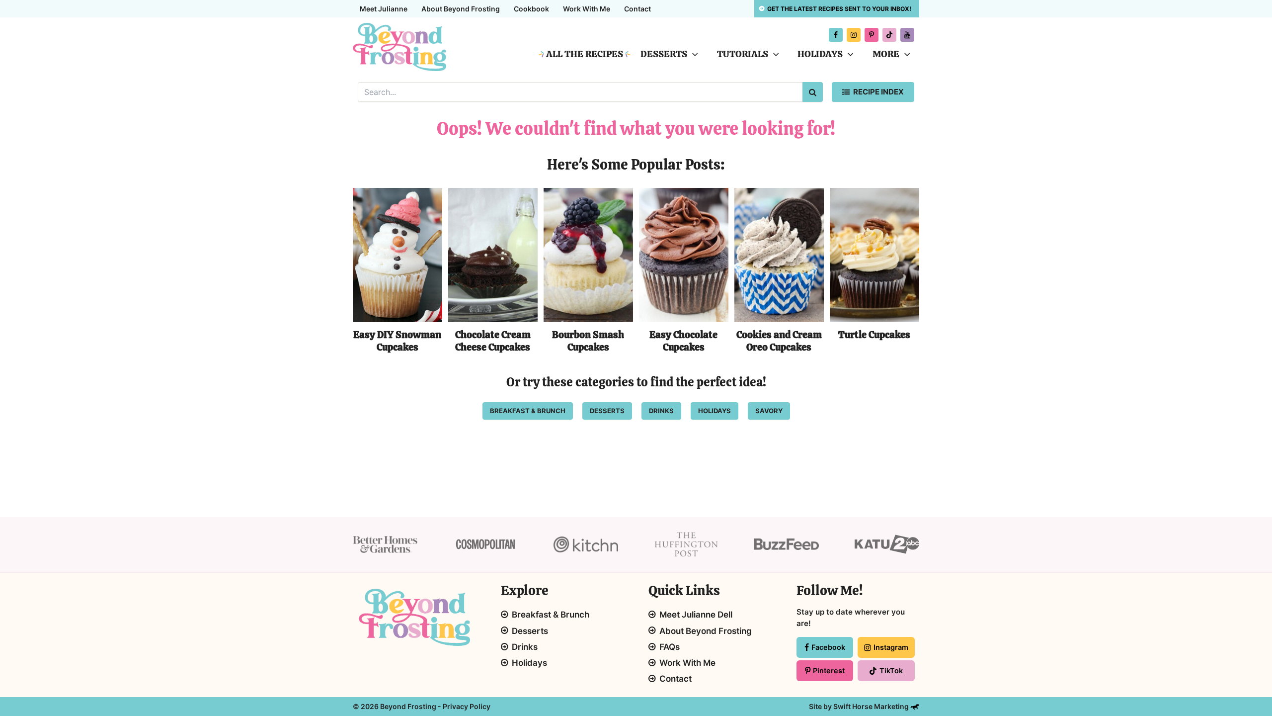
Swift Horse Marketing (871, 706)
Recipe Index (878, 91)
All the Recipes (584, 54)
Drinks (525, 647)
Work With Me (586, 8)
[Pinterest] (871, 35)
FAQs (669, 647)
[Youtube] (907, 35)
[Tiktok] (889, 35)
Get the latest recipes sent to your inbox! (839, 8)
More (886, 54)
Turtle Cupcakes (874, 334)
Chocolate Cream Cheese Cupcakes (493, 341)
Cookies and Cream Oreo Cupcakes (779, 341)
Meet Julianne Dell (695, 615)
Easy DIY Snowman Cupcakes (397, 341)
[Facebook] (836, 35)
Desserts (663, 54)
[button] (692, 54)
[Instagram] (854, 35)
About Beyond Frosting (460, 8)
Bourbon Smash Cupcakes (588, 341)
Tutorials (742, 54)
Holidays (820, 54)
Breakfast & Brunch (550, 615)
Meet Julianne (383, 8)
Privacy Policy (466, 706)
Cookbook (531, 8)
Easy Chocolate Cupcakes (683, 341)
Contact (637, 8)
